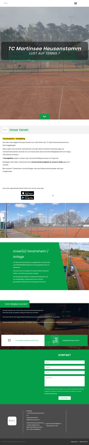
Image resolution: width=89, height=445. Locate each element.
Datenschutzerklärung (50, 393)
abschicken (64, 398)
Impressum (74, 442)
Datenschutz (84, 442)
